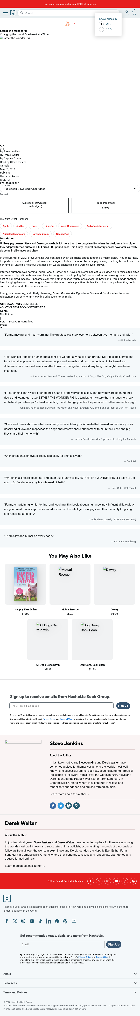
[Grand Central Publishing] (74, 23)
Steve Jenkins (12, 151)
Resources (10, 983)
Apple (6, 226)
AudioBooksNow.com (98, 226)
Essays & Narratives (21, 321)
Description (7, 238)
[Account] (127, 13)
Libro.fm (49, 226)
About (7, 974)
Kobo (34, 226)
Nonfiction (6, 314)
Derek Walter (11, 155)
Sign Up (123, 705)
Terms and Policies (15, 992)
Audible (20, 226)
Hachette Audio (9, 176)
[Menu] (5, 12)
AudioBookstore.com (14, 233)
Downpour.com (40, 233)
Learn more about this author (68, 794)
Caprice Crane (12, 158)
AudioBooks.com (70, 226)
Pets (2, 321)
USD (108, 24)
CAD (109, 29)
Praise (4, 325)
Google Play (62, 233)
